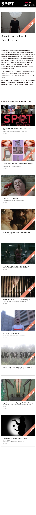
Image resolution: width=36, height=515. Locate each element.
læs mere (5, 133)
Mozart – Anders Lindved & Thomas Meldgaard (16, 299)
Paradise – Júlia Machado (10, 198)
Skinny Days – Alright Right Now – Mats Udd (16, 266)
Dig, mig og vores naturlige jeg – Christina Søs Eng (18, 403)
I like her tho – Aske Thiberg (11, 333)
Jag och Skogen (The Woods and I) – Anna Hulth (17, 367)
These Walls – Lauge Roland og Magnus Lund (16, 232)
